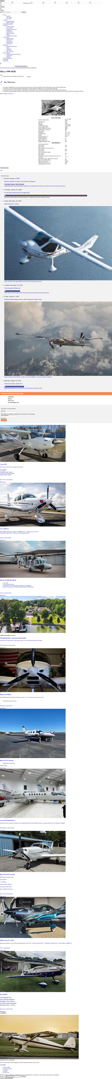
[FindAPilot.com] (95, 3)
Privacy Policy (6, 1067)
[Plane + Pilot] (6, 3)
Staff (1, 75)
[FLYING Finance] (84, 3)
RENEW (10, 398)
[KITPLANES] (60, 3)
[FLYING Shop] (5, 5)
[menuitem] (57, 16)
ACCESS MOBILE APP (13, 402)
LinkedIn (3, 411)
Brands (2, 0)
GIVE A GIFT (11, 400)
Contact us (11, 93)
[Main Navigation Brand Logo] (5, 9)
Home (1, 68)
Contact (5, 1071)
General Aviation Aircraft (13, 68)
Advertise (5, 1070)
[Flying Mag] (17, 3)
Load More (3, 1012)
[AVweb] (27, 3)
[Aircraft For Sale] (48, 3)
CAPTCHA (3, 418)
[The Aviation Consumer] (72, 3)
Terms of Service (7, 1068)
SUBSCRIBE (11, 396)
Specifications (23, 68)
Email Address (5, 415)
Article (5, 68)
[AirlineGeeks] (37, 3)
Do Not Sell (6, 1072)
